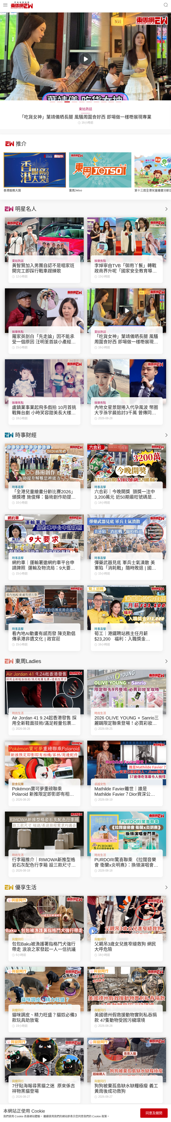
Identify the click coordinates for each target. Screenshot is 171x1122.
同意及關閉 (154, 1113)
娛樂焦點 (100, 260)
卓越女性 (100, 784)
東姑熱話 (18, 260)
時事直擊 (18, 487)
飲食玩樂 (18, 784)
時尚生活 (18, 713)
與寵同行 (18, 939)
